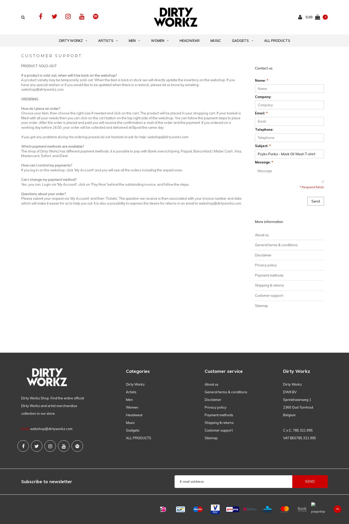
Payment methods (269, 275)
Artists (105, 41)
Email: (261, 113)
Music (216, 41)
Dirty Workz (71, 41)
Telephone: (264, 129)
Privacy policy (266, 265)
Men (132, 41)
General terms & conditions (276, 245)
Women (157, 41)
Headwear (190, 41)
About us (262, 235)
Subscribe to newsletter (46, 481)
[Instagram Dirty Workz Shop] (68, 16)
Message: (264, 162)
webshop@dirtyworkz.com (51, 429)
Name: (261, 80)
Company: (263, 97)
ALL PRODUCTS (277, 41)
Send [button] (315, 201)
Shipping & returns (269, 285)
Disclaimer (263, 255)
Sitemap (261, 306)
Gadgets (240, 41)
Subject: (263, 146)
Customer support (269, 295)
